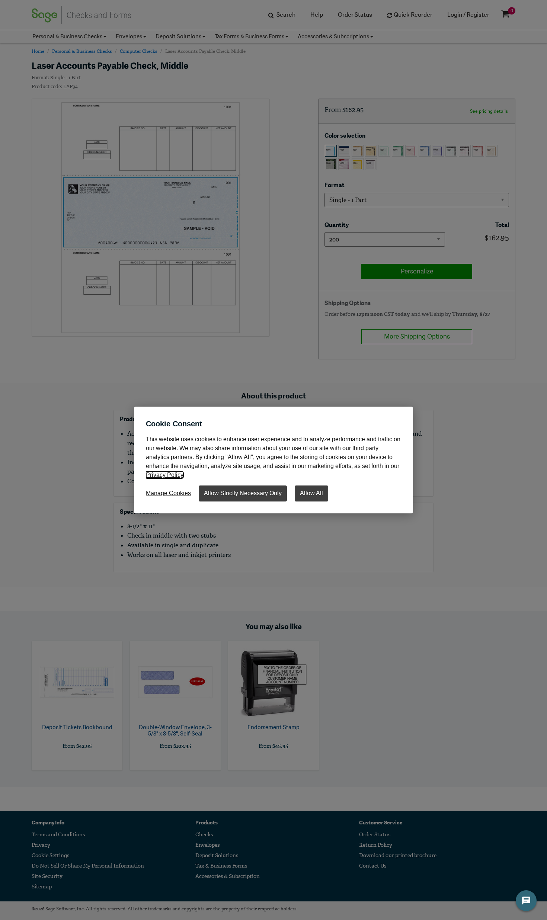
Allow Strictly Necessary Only (243, 493)
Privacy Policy (164, 475)
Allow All (311, 493)
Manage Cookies (168, 493)
